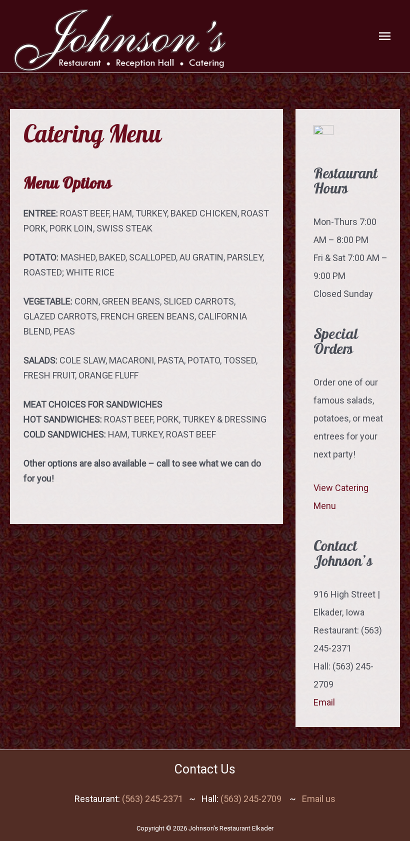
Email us (319, 799)
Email (324, 702)
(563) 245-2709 (251, 799)
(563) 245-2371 (152, 799)
